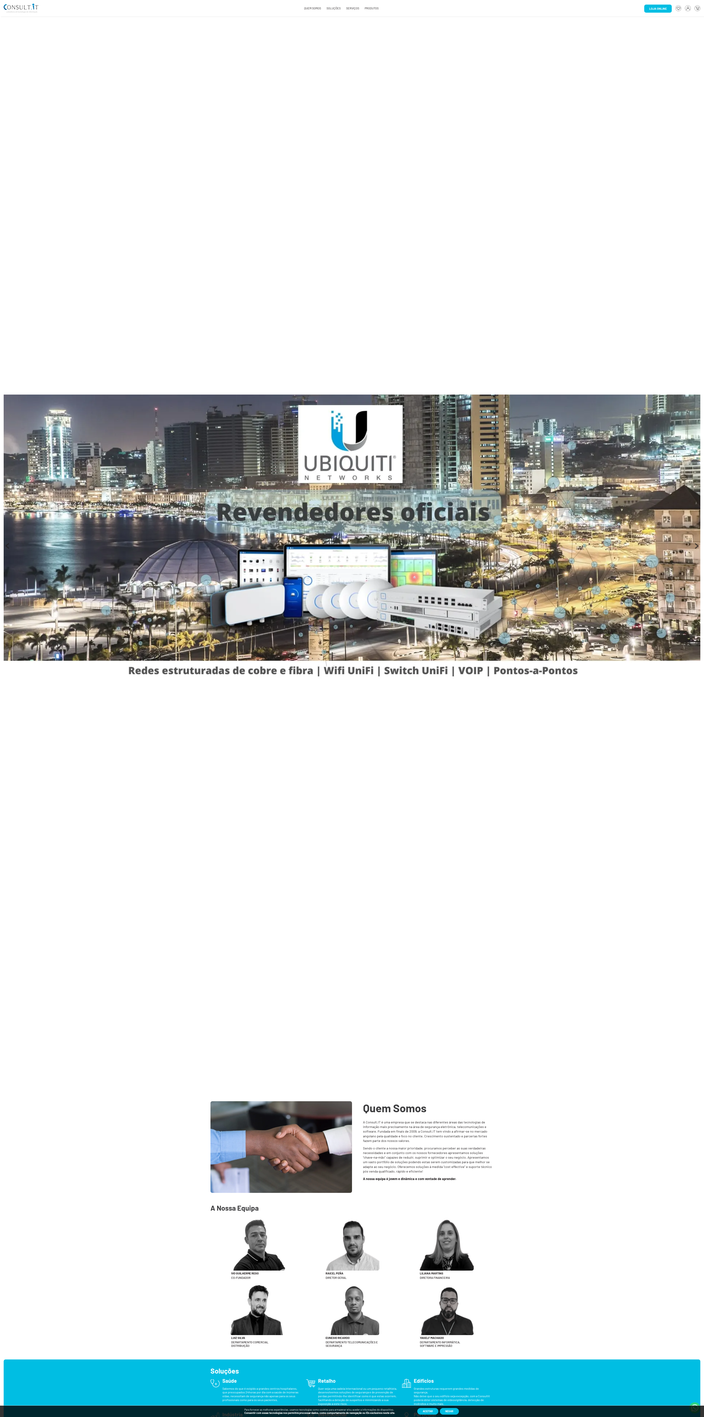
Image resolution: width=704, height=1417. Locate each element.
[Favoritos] (678, 8)
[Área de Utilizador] (688, 8)
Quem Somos (312, 8)
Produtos (372, 8)
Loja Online (658, 8)
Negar (449, 1411)
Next (696, 548)
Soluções (334, 8)
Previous (7, 548)
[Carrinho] (697, 8)
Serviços (352, 8)
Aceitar (428, 1411)
